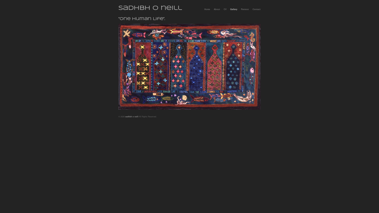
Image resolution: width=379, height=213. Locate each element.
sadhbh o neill (150, 8)
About (217, 9)
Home (207, 9)
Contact (257, 9)
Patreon (245, 9)
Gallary (233, 9)
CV (225, 9)
